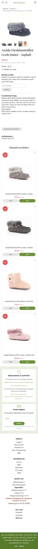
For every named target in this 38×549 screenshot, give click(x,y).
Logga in (19, 442)
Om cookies (19, 470)
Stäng (21, 546)
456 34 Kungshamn (19, 485)
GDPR (19, 473)
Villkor (19, 453)
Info (10, 200)
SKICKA (19, 423)
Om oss (19, 462)
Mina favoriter (19, 445)
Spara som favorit (12, 129)
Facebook (19, 512)
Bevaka (6, 89)
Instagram (19, 515)
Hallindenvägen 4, (19, 482)
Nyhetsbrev (19, 467)
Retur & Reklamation (19, 450)
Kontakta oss (19, 447)
